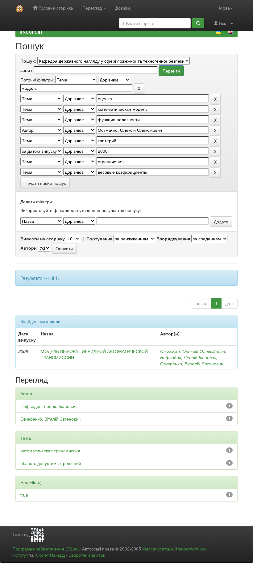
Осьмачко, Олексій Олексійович (192, 351)
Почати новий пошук (45, 183)
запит (26, 70)
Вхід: (224, 23)
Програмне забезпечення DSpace (46, 549)
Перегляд (92, 8)
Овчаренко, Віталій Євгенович (191, 363)
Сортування (99, 238)
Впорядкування (173, 238)
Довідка (123, 8)
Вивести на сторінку (42, 238)
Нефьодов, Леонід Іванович (188, 357)
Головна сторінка (55, 8)
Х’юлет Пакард (50, 555)
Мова (224, 8)
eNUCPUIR (31, 32)
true (24, 495)
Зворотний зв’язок (87, 555)
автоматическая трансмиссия (50, 450)
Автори (28, 248)
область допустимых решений (50, 463)
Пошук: (28, 61)
